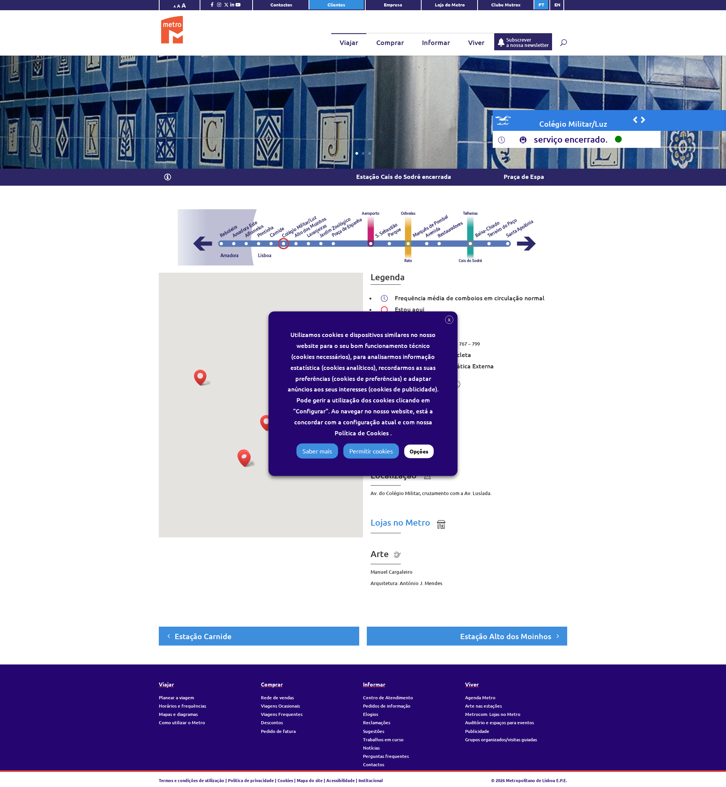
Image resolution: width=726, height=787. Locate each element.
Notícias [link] (371, 748)
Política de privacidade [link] (251, 780)
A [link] (175, 6)
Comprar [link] (390, 42)
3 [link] (369, 153)
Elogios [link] (370, 714)
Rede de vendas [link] (277, 697)
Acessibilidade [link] (340, 780)
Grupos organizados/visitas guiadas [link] (501, 739)
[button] (168, 177)
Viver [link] (476, 42)
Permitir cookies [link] (371, 451)
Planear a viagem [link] (176, 697)
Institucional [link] (370, 780)
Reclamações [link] (376, 722)
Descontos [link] (272, 722)
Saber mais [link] (317, 451)
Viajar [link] (349, 42)
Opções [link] (419, 451)
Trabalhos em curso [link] (383, 739)
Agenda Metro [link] (480, 697)
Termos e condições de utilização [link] (192, 780)
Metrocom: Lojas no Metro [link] (492, 714)
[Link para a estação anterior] (635, 119)
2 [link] (363, 153)
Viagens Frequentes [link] (281, 714)
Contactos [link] (281, 5)
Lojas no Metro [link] (400, 522)
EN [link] (557, 5)
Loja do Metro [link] (450, 5)
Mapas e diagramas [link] (178, 714)
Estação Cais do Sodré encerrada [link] (372, 176)
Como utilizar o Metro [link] (182, 722)
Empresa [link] (393, 5)
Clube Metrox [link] (506, 5)
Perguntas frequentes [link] (386, 756)
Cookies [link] (285, 780)
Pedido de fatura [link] (278, 731)
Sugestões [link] (373, 731)
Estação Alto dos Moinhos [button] (505, 636)
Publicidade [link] (477, 731)
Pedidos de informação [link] (386, 706)
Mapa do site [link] (310, 780)
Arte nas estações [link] (483, 706)
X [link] (449, 320)
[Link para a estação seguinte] (643, 119)
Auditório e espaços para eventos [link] (499, 722)
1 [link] (356, 153)
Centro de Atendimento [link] (388, 697)
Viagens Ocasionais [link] (280, 706)
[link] (212, 6)
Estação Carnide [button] (203, 636)
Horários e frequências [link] (182, 706)
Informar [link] (436, 42)
